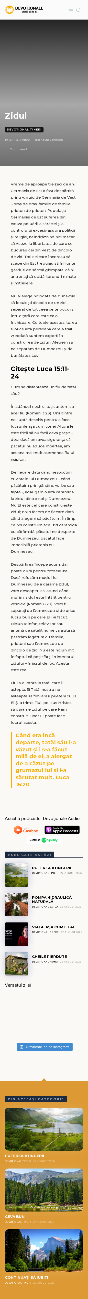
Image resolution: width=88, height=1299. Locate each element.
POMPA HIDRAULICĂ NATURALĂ (52, 899)
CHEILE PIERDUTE (49, 956)
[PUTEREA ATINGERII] (16, 875)
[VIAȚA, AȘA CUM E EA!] (16, 934)
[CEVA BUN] (44, 1190)
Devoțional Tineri (24, 129)
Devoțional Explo (45, 906)
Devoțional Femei (45, 961)
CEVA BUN (15, 1216)
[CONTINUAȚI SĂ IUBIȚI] (44, 1250)
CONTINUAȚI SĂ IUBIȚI (26, 1277)
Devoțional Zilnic (45, 932)
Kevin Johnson (52, 139)
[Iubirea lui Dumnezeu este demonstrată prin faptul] (44, 1017)
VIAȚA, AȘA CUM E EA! (53, 927)
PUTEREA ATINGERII (51, 868)
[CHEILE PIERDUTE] (16, 963)
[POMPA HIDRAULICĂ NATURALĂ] (16, 904)
